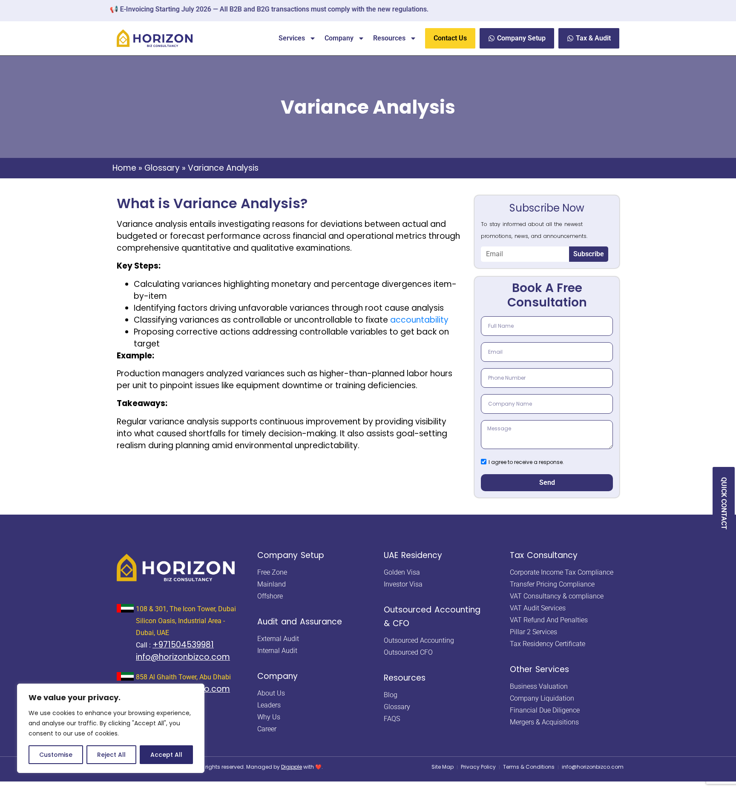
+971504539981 (183, 644)
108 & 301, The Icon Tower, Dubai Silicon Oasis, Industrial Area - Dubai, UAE (186, 621)
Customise (55, 754)
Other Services (539, 669)
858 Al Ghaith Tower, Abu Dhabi (183, 677)
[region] (110, 728)
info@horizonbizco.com (183, 657)
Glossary (162, 168)
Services (292, 38)
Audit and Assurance (299, 621)
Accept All (166, 754)
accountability (419, 320)
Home (124, 168)
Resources (389, 38)
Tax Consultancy (544, 555)
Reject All (111, 754)
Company (339, 38)
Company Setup (290, 555)
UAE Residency (413, 555)
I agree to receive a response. (526, 461)
